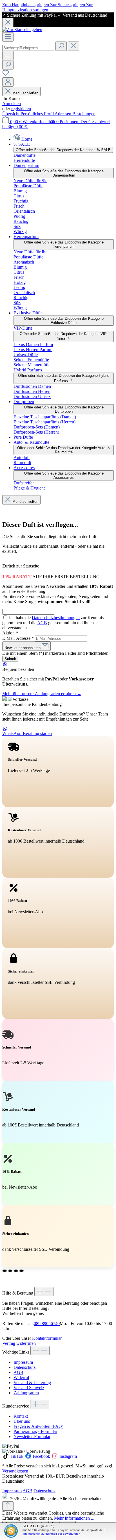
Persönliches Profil (38, 113)
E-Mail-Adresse (18, 638)
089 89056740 (47, 1323)
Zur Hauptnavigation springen (47, 7)
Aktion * (10, 632)
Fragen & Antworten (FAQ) (38, 1426)
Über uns (22, 1421)
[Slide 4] (21, 1270)
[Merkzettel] (5, 74)
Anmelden (11, 103)
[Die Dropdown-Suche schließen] (73, 46)
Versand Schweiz (29, 1387)
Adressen (63, 113)
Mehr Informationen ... (74, 1518)
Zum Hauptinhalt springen (26, 4)
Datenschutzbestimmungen (56, 617)
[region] (58, 19)
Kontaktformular (46, 1338)
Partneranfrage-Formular (35, 1431)
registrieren (21, 108)
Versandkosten (15, 1471)
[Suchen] (61, 46)
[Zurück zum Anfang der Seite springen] (8, 1506)
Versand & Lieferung (32, 1382)
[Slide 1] (4, 1270)
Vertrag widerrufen (19, 1343)
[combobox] (28, 48)
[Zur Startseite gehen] (22, 29)
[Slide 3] (16, 1270)
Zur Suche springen (68, 4)
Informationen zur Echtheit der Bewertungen (51, 1533)
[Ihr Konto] (8, 82)
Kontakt (21, 1416)
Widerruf (21, 1377)
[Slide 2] (10, 1270)
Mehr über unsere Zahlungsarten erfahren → (41, 693)
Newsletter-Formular (32, 1436)
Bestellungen (83, 113)
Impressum (23, 1362)
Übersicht (11, 113)
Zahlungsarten (26, 1392)
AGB (42, 622)
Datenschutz (24, 1367)
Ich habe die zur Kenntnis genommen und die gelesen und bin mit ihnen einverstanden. (53, 622)
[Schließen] (8, 22)
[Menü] (8, 37)
